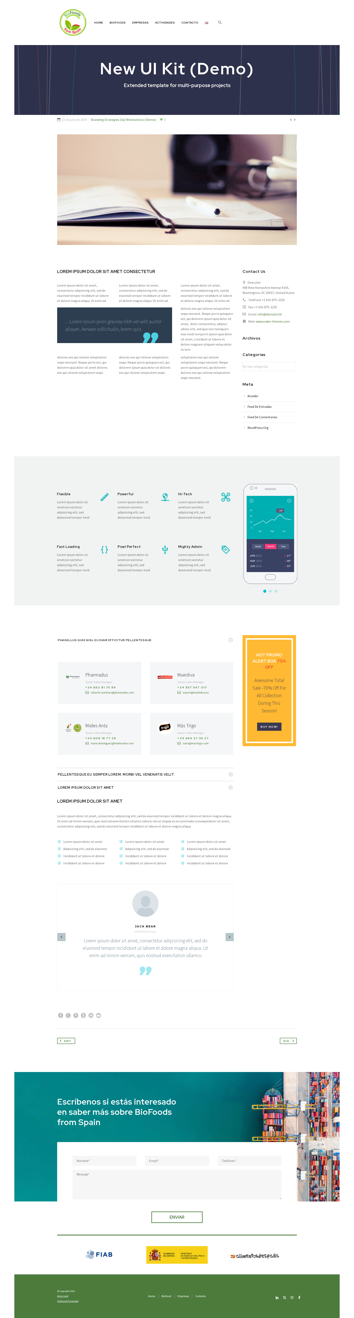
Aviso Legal (62, 1296)
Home (98, 22)
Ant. (68, 1041)
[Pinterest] (75, 1015)
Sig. (286, 1041)
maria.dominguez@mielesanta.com (112, 743)
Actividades (165, 22)
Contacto (189, 22)
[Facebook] (60, 1015)
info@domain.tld (269, 314)
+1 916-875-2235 (273, 300)
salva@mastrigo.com (196, 743)
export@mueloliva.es (196, 692)
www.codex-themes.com (273, 321)
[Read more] (83, 506)
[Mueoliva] (191, 683)
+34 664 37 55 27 (193, 738)
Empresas (140, 22)
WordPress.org (258, 428)
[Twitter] (68, 1015)
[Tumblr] (83, 1015)
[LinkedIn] (90, 1015)
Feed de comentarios (262, 417)
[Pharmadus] (99, 683)
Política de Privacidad (67, 1301)
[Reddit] (98, 1015)
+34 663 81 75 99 (100, 687)
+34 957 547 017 (192, 687)
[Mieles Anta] (99, 734)
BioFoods (118, 22)
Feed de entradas (259, 407)
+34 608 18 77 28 (100, 738)
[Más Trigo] (191, 734)
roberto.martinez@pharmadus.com (112, 692)
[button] (220, 22)
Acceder (252, 396)
